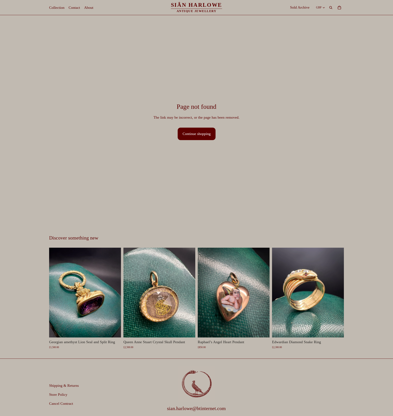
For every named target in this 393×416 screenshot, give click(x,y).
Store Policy (58, 394)
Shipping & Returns (64, 386)
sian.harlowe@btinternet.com (196, 408)
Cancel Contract (61, 403)
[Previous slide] (55, 292)
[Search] (330, 7)
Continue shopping (197, 134)
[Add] (114, 331)
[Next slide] (115, 292)
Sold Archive (299, 7)
